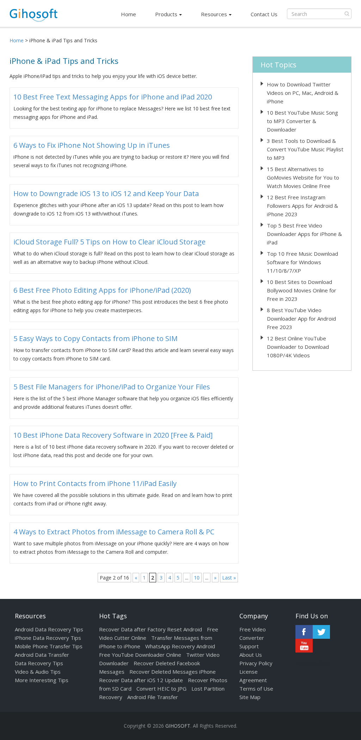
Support (249, 646)
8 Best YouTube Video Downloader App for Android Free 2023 (301, 318)
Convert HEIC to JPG (161, 688)
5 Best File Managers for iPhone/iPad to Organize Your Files (111, 387)
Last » (229, 577)
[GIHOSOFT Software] (33, 17)
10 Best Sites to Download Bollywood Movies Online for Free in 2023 (301, 290)
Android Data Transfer (42, 654)
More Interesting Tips (41, 680)
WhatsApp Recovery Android (180, 646)
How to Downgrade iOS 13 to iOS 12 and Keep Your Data (106, 193)
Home (128, 14)
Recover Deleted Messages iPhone (172, 671)
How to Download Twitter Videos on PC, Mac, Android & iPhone (302, 93)
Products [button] (166, 14)
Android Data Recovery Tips (49, 629)
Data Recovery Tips (39, 663)
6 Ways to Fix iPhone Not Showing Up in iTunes (91, 145)
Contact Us (264, 14)
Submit (346, 13)
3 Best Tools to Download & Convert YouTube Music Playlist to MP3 (305, 149)
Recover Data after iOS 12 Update (141, 680)
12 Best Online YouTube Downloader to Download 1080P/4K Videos (298, 347)
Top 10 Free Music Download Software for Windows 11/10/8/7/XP (302, 262)
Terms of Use (256, 688)
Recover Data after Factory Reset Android (150, 629)
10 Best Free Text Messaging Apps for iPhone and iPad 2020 (112, 97)
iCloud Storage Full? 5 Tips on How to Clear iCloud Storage (109, 242)
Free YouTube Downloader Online (140, 654)
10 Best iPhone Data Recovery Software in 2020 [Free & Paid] (113, 435)
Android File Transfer (152, 696)
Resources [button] (214, 14)
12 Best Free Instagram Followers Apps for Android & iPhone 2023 (302, 206)
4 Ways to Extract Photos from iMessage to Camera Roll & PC (113, 531)
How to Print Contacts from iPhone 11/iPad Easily (95, 483)
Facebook (304, 632)
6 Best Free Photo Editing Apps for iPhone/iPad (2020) (102, 290)
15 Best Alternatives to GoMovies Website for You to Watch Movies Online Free (303, 177)
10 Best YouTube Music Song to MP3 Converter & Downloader (302, 121)
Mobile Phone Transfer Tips (48, 646)
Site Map (250, 696)
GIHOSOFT (177, 725)
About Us (250, 654)
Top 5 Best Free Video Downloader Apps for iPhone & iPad (304, 234)
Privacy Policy (256, 663)
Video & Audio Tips (38, 671)
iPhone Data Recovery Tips (48, 637)
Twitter (321, 632)
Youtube (304, 646)
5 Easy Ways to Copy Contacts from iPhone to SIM (95, 338)
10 (197, 577)
